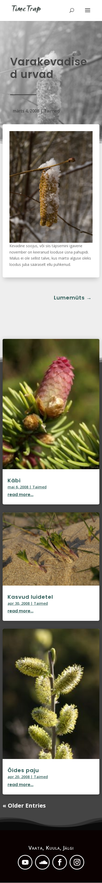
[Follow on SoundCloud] (42, 862)
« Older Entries (24, 805)
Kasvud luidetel (30, 597)
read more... (20, 495)
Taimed (52, 111)
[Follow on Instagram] (77, 862)
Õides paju (23, 770)
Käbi (14, 480)
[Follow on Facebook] (59, 862)
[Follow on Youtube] (25, 862)
